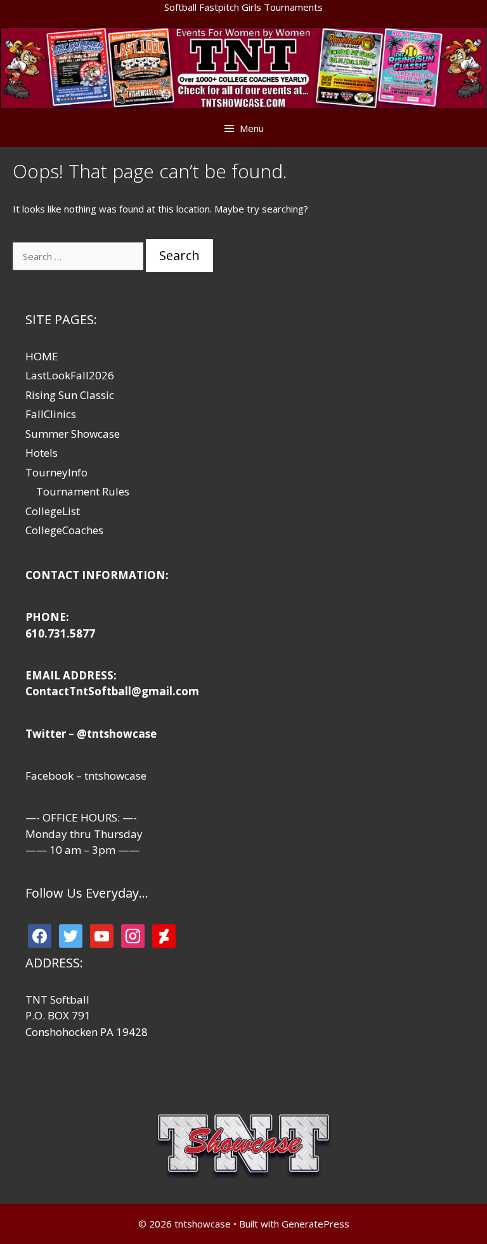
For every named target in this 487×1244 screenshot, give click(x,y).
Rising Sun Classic (69, 395)
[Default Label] (102, 934)
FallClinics (50, 414)
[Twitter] (70, 934)
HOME (41, 356)
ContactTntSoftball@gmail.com (112, 691)
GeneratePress (315, 1223)
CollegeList (52, 511)
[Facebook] (39, 934)
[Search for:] (79, 256)
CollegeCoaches (64, 530)
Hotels (41, 452)
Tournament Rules (82, 491)
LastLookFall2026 (69, 375)
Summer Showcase (72, 433)
